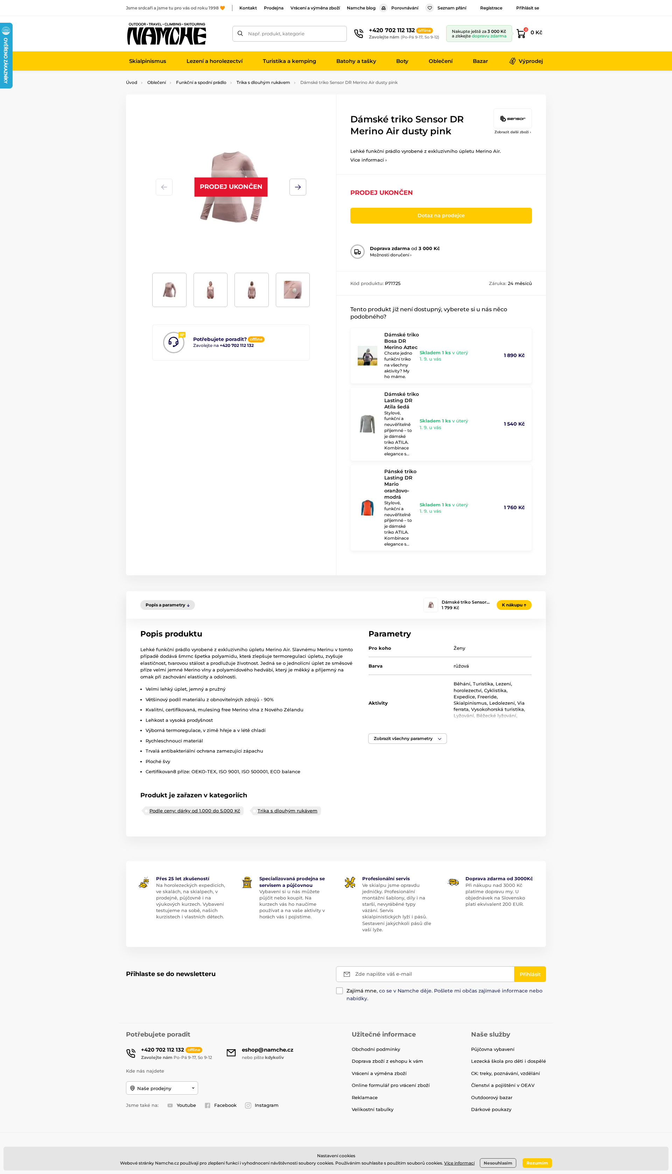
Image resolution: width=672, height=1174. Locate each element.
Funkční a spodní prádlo (201, 82)
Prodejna (274, 7)
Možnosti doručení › (391, 254)
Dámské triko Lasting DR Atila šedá (401, 400)
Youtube (186, 1105)
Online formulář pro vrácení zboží (391, 1085)
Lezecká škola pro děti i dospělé (508, 1061)
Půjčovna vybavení (492, 1049)
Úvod (131, 82)
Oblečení (156, 82)
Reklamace (365, 1097)
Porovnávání (404, 7)
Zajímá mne (361, 991)
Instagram (267, 1105)
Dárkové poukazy (491, 1109)
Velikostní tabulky (372, 1109)
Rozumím (537, 1163)
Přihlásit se (527, 7)
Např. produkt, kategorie (276, 33)
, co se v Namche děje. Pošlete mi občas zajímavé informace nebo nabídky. (444, 995)
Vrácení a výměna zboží (315, 7)
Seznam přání (452, 7)
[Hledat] (240, 34)
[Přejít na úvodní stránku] (166, 33)
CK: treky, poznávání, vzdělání (505, 1073)
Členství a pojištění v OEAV (502, 1085)
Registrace (491, 7)
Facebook (225, 1105)
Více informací (459, 1163)
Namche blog (361, 7)
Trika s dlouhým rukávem (263, 82)
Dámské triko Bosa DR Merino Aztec (401, 341)
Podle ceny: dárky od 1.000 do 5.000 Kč (194, 810)
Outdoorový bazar (491, 1097)
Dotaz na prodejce (441, 215)
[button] (297, 187)
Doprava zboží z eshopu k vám (387, 1061)
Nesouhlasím (498, 1163)
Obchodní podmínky (376, 1049)
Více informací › (368, 160)
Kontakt (248, 7)
